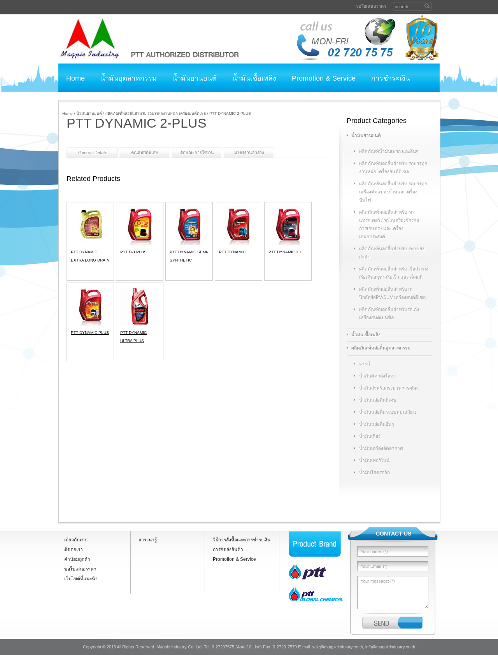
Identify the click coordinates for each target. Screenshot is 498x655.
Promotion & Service (324, 78)
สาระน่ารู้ (148, 540)
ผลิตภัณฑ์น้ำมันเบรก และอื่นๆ (388, 151)
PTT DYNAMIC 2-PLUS (230, 113)
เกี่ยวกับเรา (75, 540)
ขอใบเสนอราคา (371, 6)
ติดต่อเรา (80, 96)
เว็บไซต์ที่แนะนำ (81, 578)
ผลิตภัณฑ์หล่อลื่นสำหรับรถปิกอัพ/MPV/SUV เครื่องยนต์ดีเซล (392, 293)
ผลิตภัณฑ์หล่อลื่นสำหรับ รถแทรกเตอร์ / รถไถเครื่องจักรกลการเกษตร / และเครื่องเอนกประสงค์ (389, 224)
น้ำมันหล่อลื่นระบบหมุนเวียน (387, 412)
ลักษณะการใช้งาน (197, 152)
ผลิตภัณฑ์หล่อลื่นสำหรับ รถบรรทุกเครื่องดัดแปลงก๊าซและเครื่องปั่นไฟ (393, 192)
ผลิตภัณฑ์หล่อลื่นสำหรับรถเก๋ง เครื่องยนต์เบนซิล (389, 313)
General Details (92, 152)
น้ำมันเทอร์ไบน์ (374, 460)
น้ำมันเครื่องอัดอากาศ (381, 448)
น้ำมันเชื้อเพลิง (254, 78)
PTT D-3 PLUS (133, 252)
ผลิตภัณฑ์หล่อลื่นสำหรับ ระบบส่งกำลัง (391, 253)
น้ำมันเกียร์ (370, 436)
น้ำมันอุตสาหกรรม (128, 78)
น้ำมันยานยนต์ (194, 78)
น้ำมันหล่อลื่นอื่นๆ (376, 424)
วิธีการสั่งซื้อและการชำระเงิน (241, 540)
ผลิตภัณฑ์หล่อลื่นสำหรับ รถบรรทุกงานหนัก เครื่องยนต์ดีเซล (155, 113)
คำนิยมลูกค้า (129, 96)
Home (75, 78)
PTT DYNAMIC (232, 252)
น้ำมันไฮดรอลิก (374, 472)
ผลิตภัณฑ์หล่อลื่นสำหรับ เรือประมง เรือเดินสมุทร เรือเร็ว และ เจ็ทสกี (393, 273)
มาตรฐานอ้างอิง (249, 152)
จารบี (364, 364)
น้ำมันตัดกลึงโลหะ (377, 376)
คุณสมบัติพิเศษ (144, 152)
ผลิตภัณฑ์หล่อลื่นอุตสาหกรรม (380, 348)
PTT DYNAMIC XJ (284, 252)
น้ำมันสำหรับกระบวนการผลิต (388, 388)
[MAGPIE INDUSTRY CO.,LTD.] (89, 38)
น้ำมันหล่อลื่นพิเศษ (377, 400)
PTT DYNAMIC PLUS (90, 332)
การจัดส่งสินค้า (228, 549)
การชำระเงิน (390, 78)
